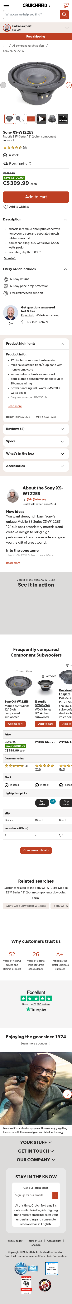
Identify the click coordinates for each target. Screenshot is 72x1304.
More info (10, 258)
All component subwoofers (28, 45)
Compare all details (36, 850)
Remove (51, 676)
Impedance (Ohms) (16, 828)
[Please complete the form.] (55, 1195)
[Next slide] (69, 85)
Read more (15, 406)
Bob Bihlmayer (35, 499)
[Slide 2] (20, 119)
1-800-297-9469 (37, 322)
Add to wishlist (19, 206)
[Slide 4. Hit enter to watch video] (41, 119)
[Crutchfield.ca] (36, 5)
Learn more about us (34, 1043)
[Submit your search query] (64, 14)
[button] (67, 1094)
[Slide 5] (52, 119)
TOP (64, 1301)
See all (36, 898)
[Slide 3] (31, 119)
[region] (36, 1094)
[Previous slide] (3, 85)
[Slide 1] (9, 119)
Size (7, 813)
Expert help (27, 315)
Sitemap (36, 1245)
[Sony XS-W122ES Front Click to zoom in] (36, 85)
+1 (52, 801)
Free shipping (36, 36)
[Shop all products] (6, 5)
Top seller (42, 803)
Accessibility (54, 1241)
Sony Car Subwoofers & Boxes (26, 906)
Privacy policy (14, 1241)
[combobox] (36, 14)
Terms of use (34, 1241)
